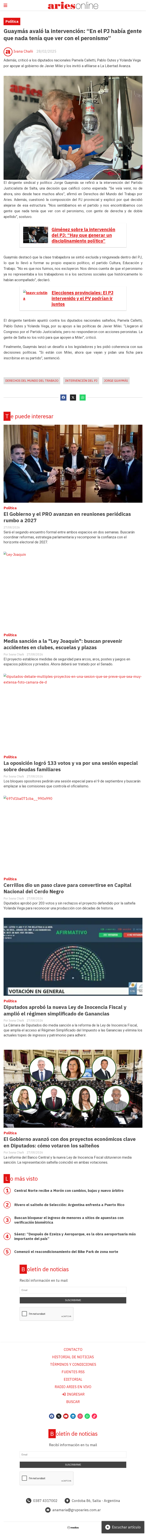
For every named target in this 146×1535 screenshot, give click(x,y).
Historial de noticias (73, 1357)
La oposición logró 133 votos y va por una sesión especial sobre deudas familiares (71, 766)
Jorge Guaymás (116, 381)
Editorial (73, 1379)
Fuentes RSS (73, 1371)
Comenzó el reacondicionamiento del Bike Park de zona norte (66, 1251)
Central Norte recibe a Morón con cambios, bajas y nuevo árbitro (69, 1190)
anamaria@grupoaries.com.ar (76, 1509)
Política (12, 21)
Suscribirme (73, 1300)
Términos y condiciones (73, 1364)
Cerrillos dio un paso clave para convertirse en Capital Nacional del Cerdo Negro (67, 888)
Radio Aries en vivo (73, 1386)
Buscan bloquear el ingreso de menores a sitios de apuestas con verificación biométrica (69, 1220)
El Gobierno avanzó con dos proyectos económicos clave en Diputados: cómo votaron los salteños (70, 1142)
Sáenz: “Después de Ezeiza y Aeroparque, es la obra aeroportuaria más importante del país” (75, 1236)
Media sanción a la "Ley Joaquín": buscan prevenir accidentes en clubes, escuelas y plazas (63, 644)
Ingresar (75, 1394)
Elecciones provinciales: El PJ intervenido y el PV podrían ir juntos (82, 298)
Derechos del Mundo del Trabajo (31, 381)
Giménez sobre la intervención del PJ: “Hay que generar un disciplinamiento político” (83, 235)
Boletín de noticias (45, 1269)
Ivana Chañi (23, 51)
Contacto (73, 1349)
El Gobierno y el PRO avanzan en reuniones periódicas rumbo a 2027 (67, 517)
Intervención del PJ (81, 381)
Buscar (73, 1401)
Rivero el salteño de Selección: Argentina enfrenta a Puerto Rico (69, 1204)
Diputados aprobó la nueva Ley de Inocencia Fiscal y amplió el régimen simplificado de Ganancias (65, 1010)
